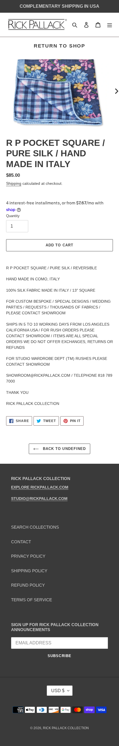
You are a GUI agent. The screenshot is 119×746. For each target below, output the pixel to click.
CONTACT (21, 541)
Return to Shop (59, 46)
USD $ (57, 690)
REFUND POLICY (28, 585)
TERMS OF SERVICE (31, 599)
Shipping (13, 183)
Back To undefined (64, 449)
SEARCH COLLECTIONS (35, 527)
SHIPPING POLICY (29, 570)
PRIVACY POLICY (28, 556)
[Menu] (109, 25)
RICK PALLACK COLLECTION (66, 728)
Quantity (13, 216)
